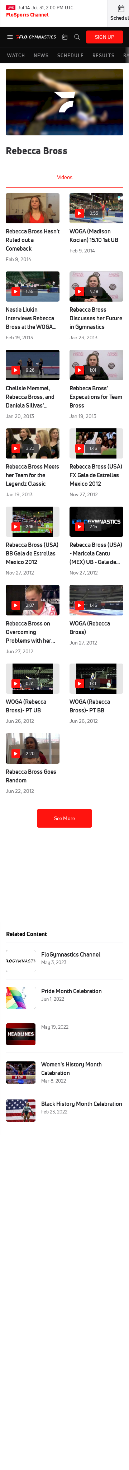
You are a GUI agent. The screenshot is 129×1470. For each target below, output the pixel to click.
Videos (64, 177)
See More (64, 818)
